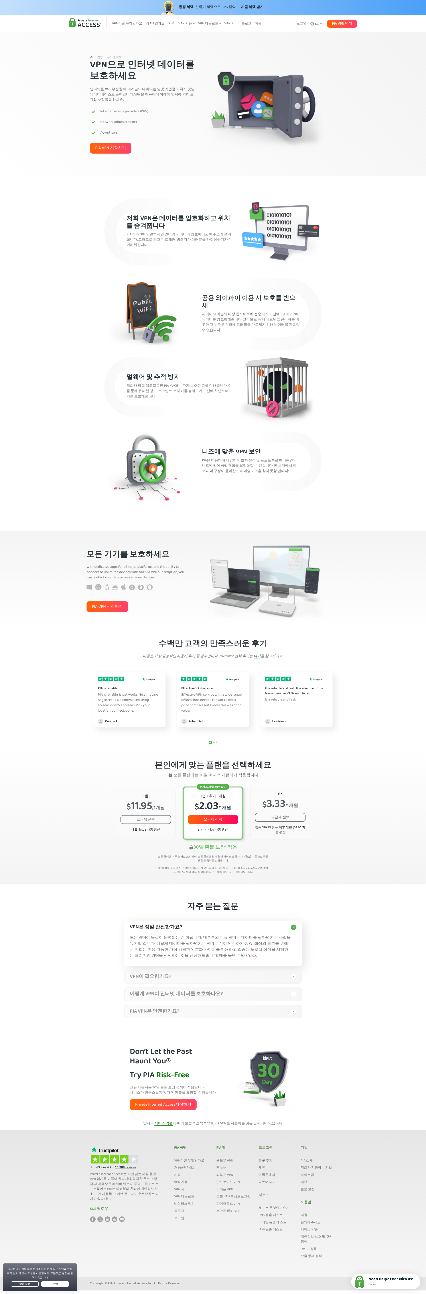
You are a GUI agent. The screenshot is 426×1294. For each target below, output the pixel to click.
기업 (304, 1148)
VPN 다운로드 (184, 1197)
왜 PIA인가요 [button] (155, 24)
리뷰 (304, 1182)
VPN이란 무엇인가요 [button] (127, 24)
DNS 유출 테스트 (270, 1215)
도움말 (306, 1202)
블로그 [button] (246, 24)
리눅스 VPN (224, 1175)
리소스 (263, 1195)
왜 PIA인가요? (184, 1168)
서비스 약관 (163, 1123)
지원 (304, 1215)
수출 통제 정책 (311, 1256)
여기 (257, 656)
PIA (240, 955)
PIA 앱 (221, 1148)
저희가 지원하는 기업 (316, 1168)
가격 (177, 1175)
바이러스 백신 (184, 1204)
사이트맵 (307, 1175)
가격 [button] (171, 24)
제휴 (261, 1168)
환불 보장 (308, 1190)
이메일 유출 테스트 (272, 1223)
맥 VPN (221, 1168)
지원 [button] (258, 24)
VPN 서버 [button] (231, 24)
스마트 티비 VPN (228, 1211)
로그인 (301, 24)
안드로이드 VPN (228, 1182)
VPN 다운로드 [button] (208, 24)
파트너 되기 (267, 1182)
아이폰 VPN (224, 1190)
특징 (100, 57)
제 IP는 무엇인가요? (273, 1208)
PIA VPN (180, 1148)
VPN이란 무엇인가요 (189, 1161)
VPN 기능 (181, 1182)
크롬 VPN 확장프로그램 (233, 1197)
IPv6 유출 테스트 (270, 1230)
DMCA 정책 (309, 1249)
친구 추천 (265, 1161)
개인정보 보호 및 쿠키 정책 (317, 1239)
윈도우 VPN (224, 1161)
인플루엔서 (266, 1175)
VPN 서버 (181, 1190)
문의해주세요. (311, 1223)
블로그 (179, 1211)
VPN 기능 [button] (185, 24)
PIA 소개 (307, 1161)
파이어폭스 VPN (228, 1204)
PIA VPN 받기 (342, 24)
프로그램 (265, 1148)
